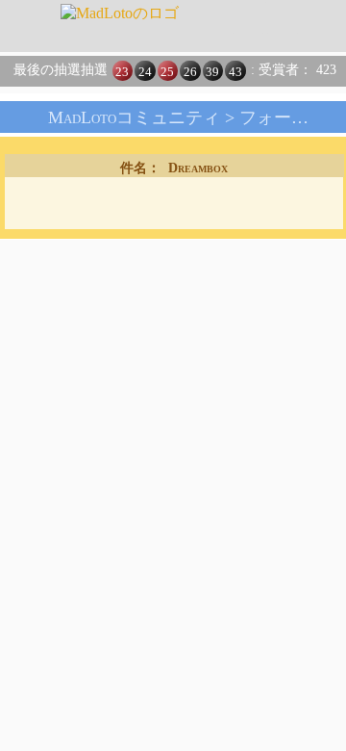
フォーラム (282, 117)
